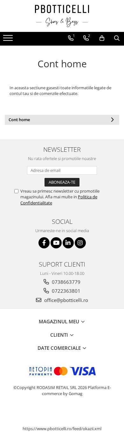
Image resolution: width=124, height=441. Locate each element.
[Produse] (8, 40)
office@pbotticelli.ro (65, 300)
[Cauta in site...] (117, 38)
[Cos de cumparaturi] (102, 38)
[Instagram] (80, 242)
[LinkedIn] (68, 242)
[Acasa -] (62, 16)
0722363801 (65, 291)
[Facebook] (44, 242)
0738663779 (65, 282)
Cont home (19, 119)
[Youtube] (56, 242)
